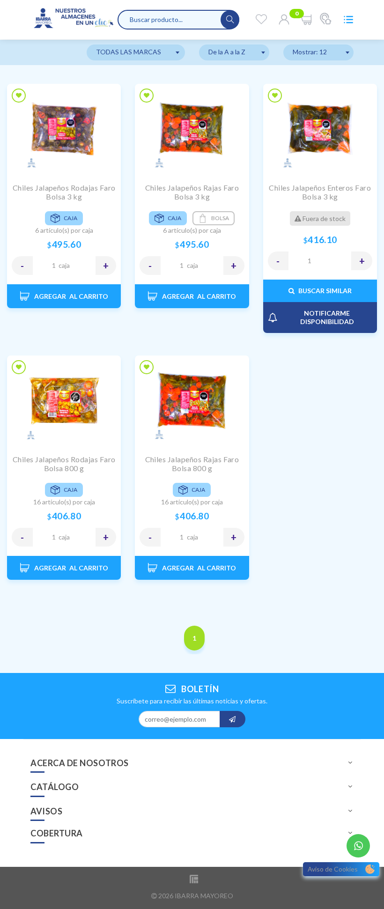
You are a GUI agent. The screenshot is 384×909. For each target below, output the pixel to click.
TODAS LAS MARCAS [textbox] (128, 52)
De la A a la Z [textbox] (226, 52)
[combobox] (136, 52)
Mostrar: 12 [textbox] (310, 52)
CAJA (64, 265)
